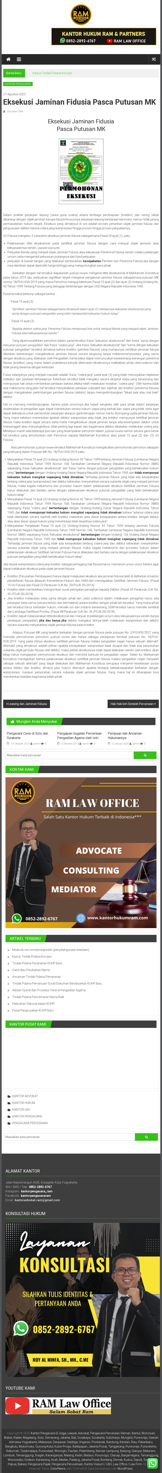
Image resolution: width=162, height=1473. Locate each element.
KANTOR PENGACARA (18, 84)
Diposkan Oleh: (15, 111)
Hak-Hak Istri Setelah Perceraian (132, 704)
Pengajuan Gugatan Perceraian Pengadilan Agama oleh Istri (79, 735)
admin (36, 743)
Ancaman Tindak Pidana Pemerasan (36, 976)
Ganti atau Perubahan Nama (31, 970)
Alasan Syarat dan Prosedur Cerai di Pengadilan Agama (49, 990)
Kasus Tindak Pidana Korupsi (52, 73)
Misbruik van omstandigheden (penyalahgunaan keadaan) (50, 949)
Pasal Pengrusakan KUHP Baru (33, 1010)
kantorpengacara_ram (37, 1191)
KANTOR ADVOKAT (25, 1096)
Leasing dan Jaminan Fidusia (27, 704)
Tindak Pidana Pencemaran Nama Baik (38, 997)
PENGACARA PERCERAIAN (30, 1123)
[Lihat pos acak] (154, 59)
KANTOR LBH (21, 1109)
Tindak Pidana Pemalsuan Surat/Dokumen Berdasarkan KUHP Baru (57, 983)
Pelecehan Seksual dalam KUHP (33, 1003)
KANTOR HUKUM (23, 1103)
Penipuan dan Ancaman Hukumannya (125, 735)
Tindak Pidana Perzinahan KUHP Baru (37, 963)
